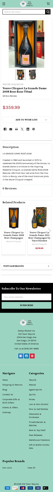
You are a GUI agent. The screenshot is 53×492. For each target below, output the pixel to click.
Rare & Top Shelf (37, 430)
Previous (3, 231)
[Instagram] (26, 356)
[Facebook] (5, 129)
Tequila (32, 380)
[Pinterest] (33, 129)
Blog (4, 389)
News (5, 380)
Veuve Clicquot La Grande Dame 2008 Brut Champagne (13, 235)
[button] (26, 120)
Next (49, 231)
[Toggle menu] (3, 3)
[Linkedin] (27, 129)
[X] (22, 129)
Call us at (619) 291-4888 (26, 348)
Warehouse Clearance (39, 440)
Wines (32, 399)
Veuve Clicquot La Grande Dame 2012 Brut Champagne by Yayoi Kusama (39, 236)
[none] (26, 44)
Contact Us (7, 394)
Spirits (32, 394)
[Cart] (49, 4)
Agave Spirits (35, 389)
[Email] (10, 129)
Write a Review (10, 96)
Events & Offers (10, 407)
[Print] (16, 129)
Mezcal (32, 384)
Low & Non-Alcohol (38, 404)
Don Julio (7, 467)
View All (31, 467)
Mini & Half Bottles (38, 409)
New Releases (35, 435)
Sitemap (6, 412)
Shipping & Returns (12, 384)
